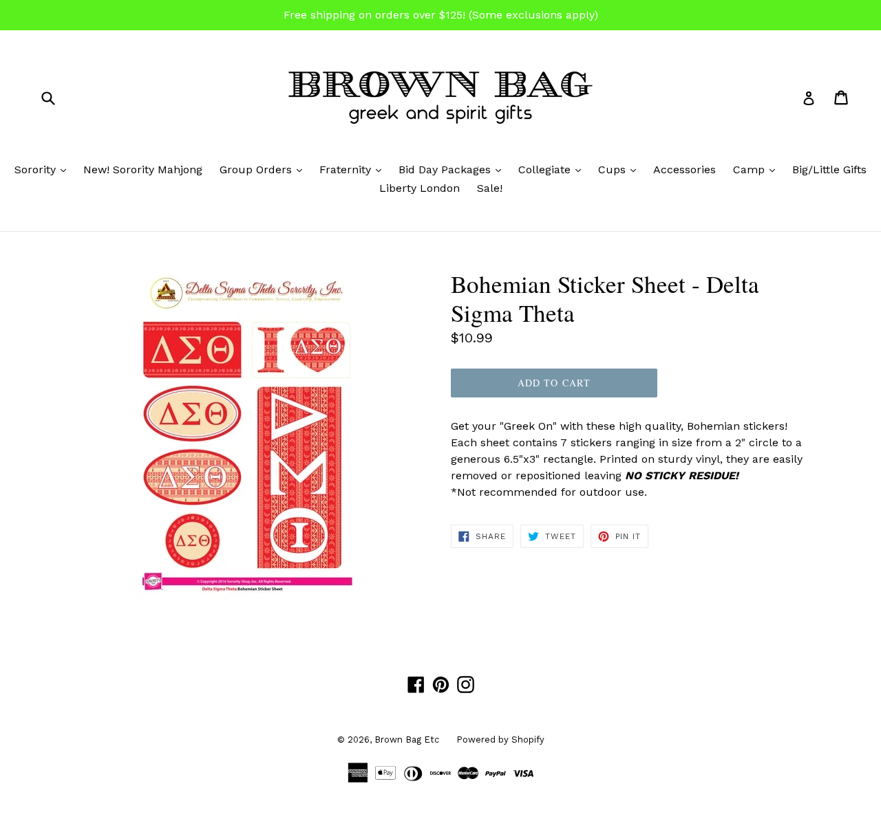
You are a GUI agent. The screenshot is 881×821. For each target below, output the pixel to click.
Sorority (43, 169)
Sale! (489, 188)
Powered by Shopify (500, 739)
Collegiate (553, 169)
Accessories (684, 169)
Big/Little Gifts (829, 169)
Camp (757, 169)
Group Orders (264, 169)
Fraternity (353, 169)
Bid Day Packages (453, 169)
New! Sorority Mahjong (142, 169)
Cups (620, 169)
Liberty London (419, 188)
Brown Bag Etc (406, 739)
